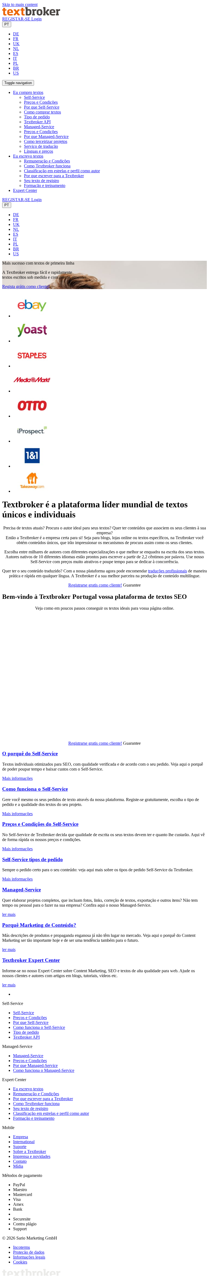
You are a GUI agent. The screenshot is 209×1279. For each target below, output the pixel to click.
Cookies (20, 1262)
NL (16, 48)
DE (16, 34)
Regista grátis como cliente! (26, 286)
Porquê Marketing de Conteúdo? (39, 925)
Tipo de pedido (37, 117)
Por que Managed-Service (46, 136)
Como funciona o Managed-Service (43, 1070)
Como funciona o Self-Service (35, 789)
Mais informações (17, 778)
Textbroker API (37, 121)
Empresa (20, 1136)
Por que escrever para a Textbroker (54, 175)
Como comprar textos (42, 112)
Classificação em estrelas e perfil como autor (62, 170)
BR (16, 68)
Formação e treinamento (44, 185)
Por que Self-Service (41, 107)
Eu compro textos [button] (28, 92)
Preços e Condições (41, 102)
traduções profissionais (167, 571)
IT (15, 58)
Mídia (18, 1166)
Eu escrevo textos (28, 1089)
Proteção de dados (28, 1252)
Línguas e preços (38, 151)
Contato (20, 1161)
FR (16, 38)
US (16, 73)
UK (16, 43)
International (24, 1141)
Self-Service (34, 97)
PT (6, 24)
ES (15, 53)
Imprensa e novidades (31, 1156)
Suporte (19, 1146)
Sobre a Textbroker (29, 1151)
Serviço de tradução (41, 146)
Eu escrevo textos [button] (28, 156)
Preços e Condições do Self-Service (40, 824)
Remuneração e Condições (47, 161)
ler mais (9, 914)
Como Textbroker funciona (47, 166)
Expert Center (25, 190)
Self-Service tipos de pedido (32, 859)
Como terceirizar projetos (45, 141)
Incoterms (21, 1247)
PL (15, 63)
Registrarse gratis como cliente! (95, 585)
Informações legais (29, 1257)
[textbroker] (31, 14)
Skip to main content (20, 4)
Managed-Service (39, 126)
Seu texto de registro (41, 180)
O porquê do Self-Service (30, 753)
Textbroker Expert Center (31, 960)
